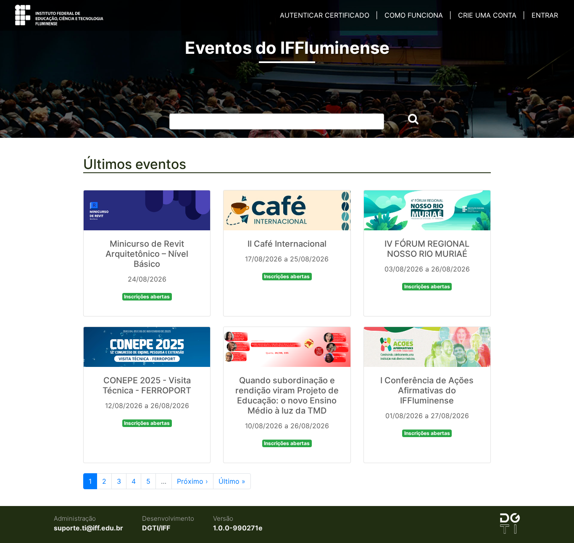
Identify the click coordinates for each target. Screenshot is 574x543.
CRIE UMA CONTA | (491, 15)
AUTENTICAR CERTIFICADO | (329, 15)
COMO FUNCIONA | (417, 15)
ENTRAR (545, 15)
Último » (232, 481)
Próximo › (192, 481)
